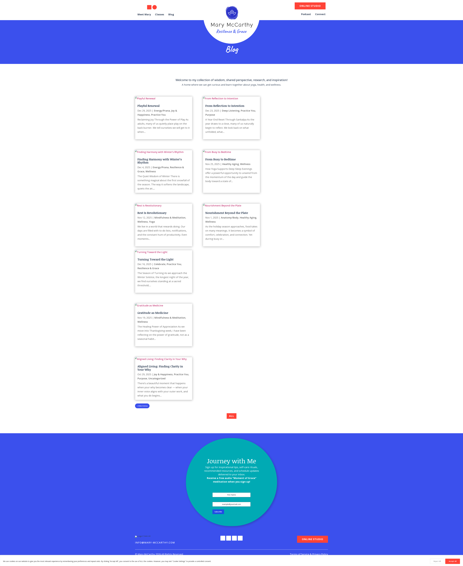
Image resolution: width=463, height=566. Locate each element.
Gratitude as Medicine (152, 313)
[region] (231, 560)
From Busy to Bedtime (220, 159)
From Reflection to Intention (224, 106)
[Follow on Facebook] (154, 7)
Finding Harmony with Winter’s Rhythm (159, 160)
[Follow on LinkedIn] (149, 7)
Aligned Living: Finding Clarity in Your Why (160, 367)
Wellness (151, 171)
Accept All (452, 561)
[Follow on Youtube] (162, 7)
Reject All (437, 561)
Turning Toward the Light (155, 259)
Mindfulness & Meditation (169, 217)
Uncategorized (157, 378)
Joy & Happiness (163, 374)
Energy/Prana (162, 110)
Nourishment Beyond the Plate (226, 213)
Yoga (152, 221)
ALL (231, 416)
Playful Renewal (148, 106)
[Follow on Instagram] (141, 7)
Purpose (210, 114)
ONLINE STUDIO (310, 5)
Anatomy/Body (229, 217)
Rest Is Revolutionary (152, 213)
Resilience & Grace (148, 268)
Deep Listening (230, 110)
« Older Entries (142, 406)
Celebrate (159, 264)
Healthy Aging (230, 164)
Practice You (158, 114)
